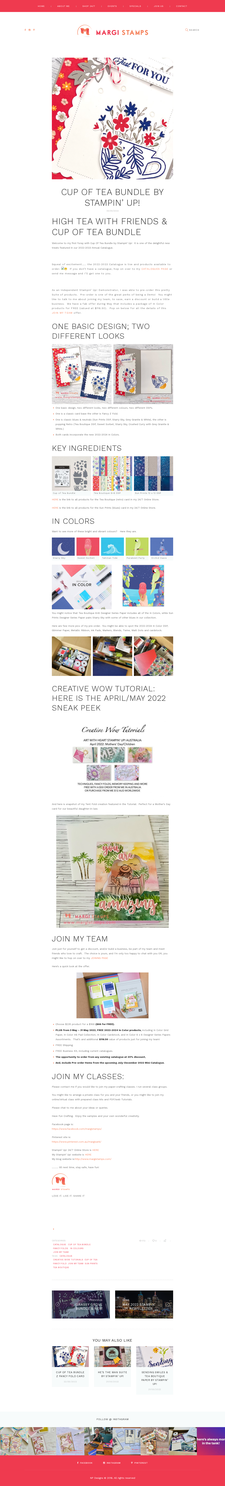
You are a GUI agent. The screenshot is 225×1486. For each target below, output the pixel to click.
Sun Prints (91, 1263)
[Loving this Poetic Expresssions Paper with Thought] (70, 1441)
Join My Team (61, 1252)
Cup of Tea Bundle (79, 1244)
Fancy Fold (60, 1263)
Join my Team (75, 1263)
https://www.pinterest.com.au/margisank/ (76, 1141)
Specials (135, 6)
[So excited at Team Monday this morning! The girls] (183, 1441)
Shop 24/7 (88, 6)
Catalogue (59, 1244)
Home (41, 6)
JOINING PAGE (99, 958)
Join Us (158, 6)
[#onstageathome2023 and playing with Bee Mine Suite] (98, 1441)
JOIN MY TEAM (62, 312)
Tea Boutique (61, 1267)
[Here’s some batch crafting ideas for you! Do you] (126, 1441)
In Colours (77, 1248)
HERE (55, 499)
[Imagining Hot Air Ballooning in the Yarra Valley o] (14, 1441)
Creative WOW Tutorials (68, 1259)
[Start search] (186, 30)
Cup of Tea (91, 1259)
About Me (63, 6)
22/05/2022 (70, 1381)
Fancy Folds (60, 1248)
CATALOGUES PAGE (155, 268)
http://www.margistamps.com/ (93, 1159)
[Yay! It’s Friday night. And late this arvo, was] (155, 1441)
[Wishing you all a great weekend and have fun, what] (211, 1441)
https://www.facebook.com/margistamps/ (77, 1128)
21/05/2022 (112, 1381)
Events (112, 6)
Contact (181, 6)
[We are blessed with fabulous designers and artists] (42, 1441)
